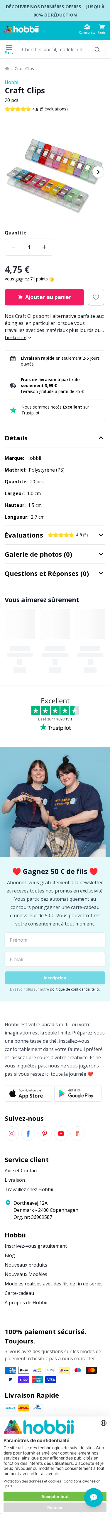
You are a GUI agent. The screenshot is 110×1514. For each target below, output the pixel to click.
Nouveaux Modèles (26, 1274)
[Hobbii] (21, 29)
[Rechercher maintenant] (97, 49)
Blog (10, 1255)
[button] (102, 29)
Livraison (15, 1180)
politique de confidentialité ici (74, 989)
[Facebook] (28, 1133)
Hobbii (12, 82)
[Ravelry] (77, 1133)
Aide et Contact (21, 1170)
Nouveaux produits (26, 1265)
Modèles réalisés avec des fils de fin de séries (54, 1283)
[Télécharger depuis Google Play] (77, 1093)
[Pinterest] (45, 1133)
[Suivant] (98, 172)
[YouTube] (61, 1133)
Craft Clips (24, 68)
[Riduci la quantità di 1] (14, 247)
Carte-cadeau (19, 1293)
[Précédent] (12, 172)
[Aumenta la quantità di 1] (44, 247)
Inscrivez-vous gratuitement (36, 1246)
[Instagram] (12, 1133)
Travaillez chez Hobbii (29, 1189)
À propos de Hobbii (26, 1302)
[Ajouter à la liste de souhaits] (96, 297)
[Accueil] (7, 68)
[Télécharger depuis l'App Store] (28, 1093)
